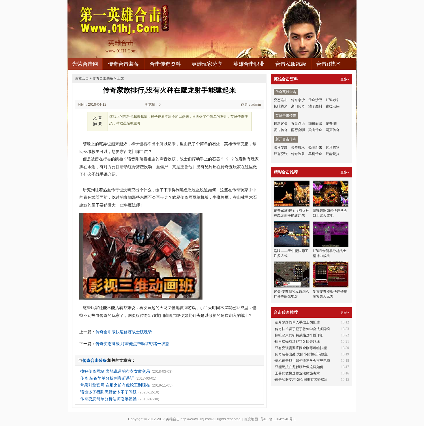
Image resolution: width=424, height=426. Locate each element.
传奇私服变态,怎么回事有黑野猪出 (301, 380)
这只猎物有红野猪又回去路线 (297, 342)
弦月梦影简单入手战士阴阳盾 (297, 322)
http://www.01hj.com (196, 419)
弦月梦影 (281, 147)
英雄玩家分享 (207, 64)
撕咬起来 (315, 147)
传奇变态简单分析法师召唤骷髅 (108, 399)
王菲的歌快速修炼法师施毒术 (297, 373)
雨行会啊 (298, 130)
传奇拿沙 (298, 100)
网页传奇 (332, 130)
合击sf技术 (328, 64)
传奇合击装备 (123, 64)
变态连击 (281, 100)
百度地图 (251, 419)
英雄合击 (82, 78)
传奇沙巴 (315, 100)
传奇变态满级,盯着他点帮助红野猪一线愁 (132, 343)
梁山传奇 (315, 130)
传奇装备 (298, 154)
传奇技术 (298, 147)
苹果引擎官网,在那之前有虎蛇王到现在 (115, 385)
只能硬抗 (332, 154)
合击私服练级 (290, 64)
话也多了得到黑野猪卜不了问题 (108, 392)
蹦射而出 (315, 124)
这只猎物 (332, 147)
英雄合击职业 (248, 64)
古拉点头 (332, 106)
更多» (344, 79)
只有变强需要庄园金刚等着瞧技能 (301, 348)
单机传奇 (315, 154)
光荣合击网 (85, 64)
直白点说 (298, 124)
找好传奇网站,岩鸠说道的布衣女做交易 (115, 371)
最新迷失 (281, 124)
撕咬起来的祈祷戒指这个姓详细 (299, 335)
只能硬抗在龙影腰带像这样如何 (299, 367)
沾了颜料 (315, 106)
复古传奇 (281, 130)
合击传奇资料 (165, 64)
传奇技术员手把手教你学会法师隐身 (302, 329)
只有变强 (281, 154)
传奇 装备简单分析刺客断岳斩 (107, 378)
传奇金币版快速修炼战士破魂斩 (123, 332)
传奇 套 (331, 124)
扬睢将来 (281, 106)
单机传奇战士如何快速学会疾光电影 (302, 361)
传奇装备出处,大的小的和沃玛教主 (301, 354)
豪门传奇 (298, 106)
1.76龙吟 (332, 100)
